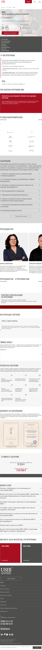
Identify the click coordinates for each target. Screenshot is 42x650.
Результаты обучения (5, 50)
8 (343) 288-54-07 (7, 624)
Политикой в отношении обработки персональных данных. (9, 647)
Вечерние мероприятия (5, 592)
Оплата (2, 582)
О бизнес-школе (4, 604)
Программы (3, 585)
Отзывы (2, 598)
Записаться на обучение (10, 33)
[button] (0, 105)
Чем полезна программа (5, 41)
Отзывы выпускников (5, 42)
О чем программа (4, 39)
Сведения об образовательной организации (9, 608)
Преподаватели (3, 601)
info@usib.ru (5, 629)
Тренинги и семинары (5, 588)
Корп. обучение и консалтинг (6, 595)
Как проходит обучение (5, 47)
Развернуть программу (21, 216)
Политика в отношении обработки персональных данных (11, 643)
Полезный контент (4, 611)
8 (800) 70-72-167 (7, 622)
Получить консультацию (27, 33)
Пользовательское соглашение (6, 641)
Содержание (3, 44)
